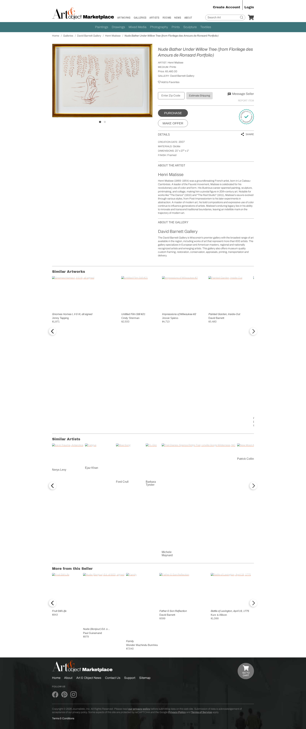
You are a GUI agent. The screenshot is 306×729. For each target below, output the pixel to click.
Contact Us (112, 678)
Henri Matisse (175, 62)
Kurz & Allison (219, 614)
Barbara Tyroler (151, 483)
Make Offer (173, 123)
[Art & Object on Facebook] (55, 694)
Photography (159, 27)
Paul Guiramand (92, 632)
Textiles (205, 27)
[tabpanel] (102, 80)
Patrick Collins (246, 458)
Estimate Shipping (199, 95)
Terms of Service (201, 712)
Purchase (173, 113)
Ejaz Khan (91, 467)
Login (249, 7)
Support (129, 678)
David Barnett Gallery (182, 75)
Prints (176, 27)
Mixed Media (137, 27)
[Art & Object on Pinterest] (64, 694)
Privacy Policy (177, 712)
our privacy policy (139, 708)
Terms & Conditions (63, 718)
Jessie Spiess (170, 317)
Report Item (246, 100)
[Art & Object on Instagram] (73, 694)
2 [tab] (105, 122)
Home (56, 678)
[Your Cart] (251, 17)
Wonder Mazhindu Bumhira (142, 644)
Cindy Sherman (130, 317)
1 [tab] (100, 122)
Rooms (167, 17)
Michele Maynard (167, 554)
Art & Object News (88, 678)
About (188, 17)
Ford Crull (122, 481)
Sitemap (145, 678)
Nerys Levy (59, 469)
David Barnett (216, 317)
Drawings (118, 27)
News (177, 17)
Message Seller (242, 94)
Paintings (101, 27)
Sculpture (190, 27)
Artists (154, 17)
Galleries (140, 17)
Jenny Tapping (60, 317)
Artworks (124, 17)
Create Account (226, 7)
